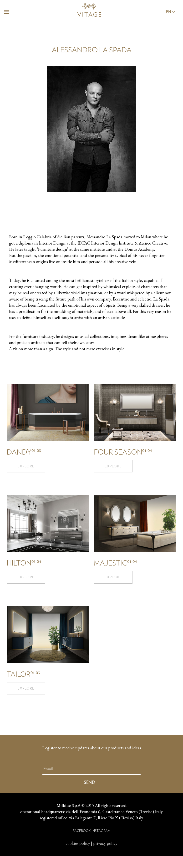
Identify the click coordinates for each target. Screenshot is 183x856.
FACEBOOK (82, 831)
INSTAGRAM (101, 831)
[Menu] (7, 12)
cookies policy (78, 843)
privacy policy (105, 843)
